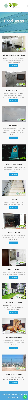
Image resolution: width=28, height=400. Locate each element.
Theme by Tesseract (13, 397)
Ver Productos (13, 65)
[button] (25, 397)
